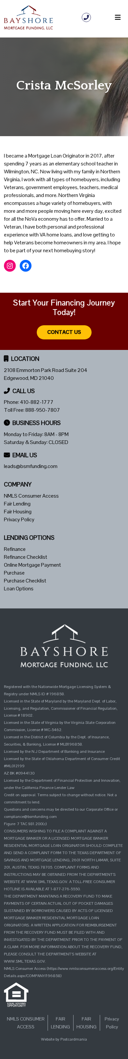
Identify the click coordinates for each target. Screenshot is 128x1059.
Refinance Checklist (25, 557)
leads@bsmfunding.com (30, 466)
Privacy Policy (19, 519)
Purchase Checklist (25, 580)
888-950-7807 (42, 409)
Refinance (15, 549)
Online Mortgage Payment (32, 564)
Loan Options (18, 588)
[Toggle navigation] (118, 17)
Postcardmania (73, 1039)
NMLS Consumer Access (31, 495)
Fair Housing (18, 511)
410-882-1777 (36, 402)
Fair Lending (17, 503)
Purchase (14, 572)
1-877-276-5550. (66, 889)
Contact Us (64, 332)
